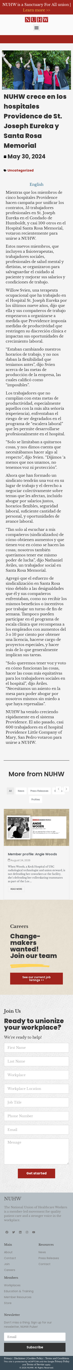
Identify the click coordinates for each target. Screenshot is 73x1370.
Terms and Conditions (57, 1347)
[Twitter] (13, 1221)
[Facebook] (7, 1221)
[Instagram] (27, 1221)
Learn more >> (36, 10)
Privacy (8, 1347)
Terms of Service (35, 1353)
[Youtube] (33, 1221)
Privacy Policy (62, 1350)
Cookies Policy (35, 1347)
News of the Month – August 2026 (36, 854)
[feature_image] (36, 827)
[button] (36, 27)
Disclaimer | (20, 1347)
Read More (16, 878)
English (36, 184)
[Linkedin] (20, 1221)
